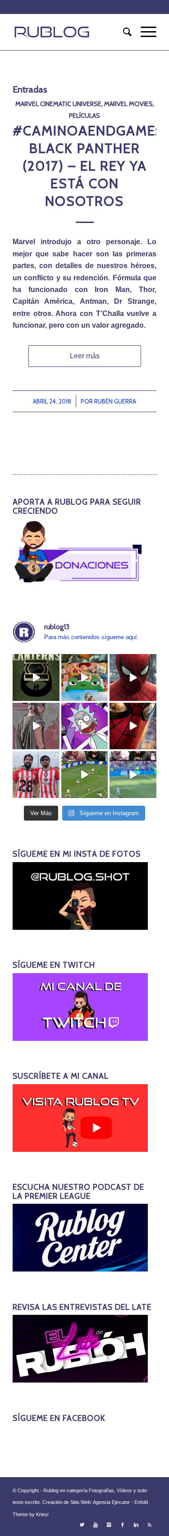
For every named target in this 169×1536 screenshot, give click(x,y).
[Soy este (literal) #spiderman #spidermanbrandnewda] (133, 726)
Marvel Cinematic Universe (58, 104)
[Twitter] (82, 1524)
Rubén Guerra (115, 401)
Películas (84, 115)
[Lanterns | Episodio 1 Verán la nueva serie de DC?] (36, 677)
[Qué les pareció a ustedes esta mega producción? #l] (36, 726)
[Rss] (149, 1524)
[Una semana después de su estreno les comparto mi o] (133, 677)
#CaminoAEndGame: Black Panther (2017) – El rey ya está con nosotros (86, 165)
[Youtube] (95, 1524)
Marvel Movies (128, 104)
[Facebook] (122, 1524)
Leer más (85, 356)
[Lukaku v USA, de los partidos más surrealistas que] (133, 774)
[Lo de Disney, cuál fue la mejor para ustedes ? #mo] (84, 677)
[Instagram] (109, 1524)
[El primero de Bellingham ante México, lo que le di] (84, 774)
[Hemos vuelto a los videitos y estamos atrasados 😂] (84, 726)
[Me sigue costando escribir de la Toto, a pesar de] (36, 774)
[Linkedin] (136, 1524)
